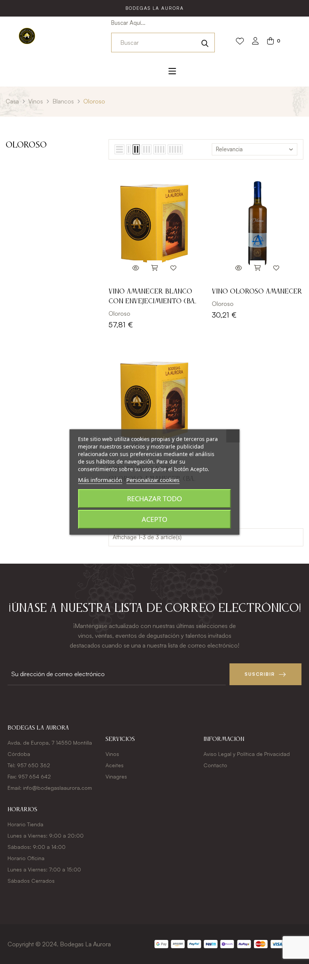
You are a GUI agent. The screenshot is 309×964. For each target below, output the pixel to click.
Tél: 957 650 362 (29, 765)
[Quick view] (135, 267)
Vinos (112, 754)
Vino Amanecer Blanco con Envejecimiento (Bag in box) (154, 297)
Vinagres (116, 776)
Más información (100, 480)
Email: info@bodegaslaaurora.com (50, 788)
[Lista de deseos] (240, 41)
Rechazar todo (154, 498)
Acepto (154, 519)
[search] (205, 42)
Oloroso (26, 145)
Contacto (215, 765)
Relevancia (229, 149)
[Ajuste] (255, 41)
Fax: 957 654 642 (29, 776)
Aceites (115, 765)
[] (154, 267)
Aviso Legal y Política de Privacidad (246, 754)
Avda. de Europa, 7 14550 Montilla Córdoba (50, 748)
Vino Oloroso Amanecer (257, 292)
